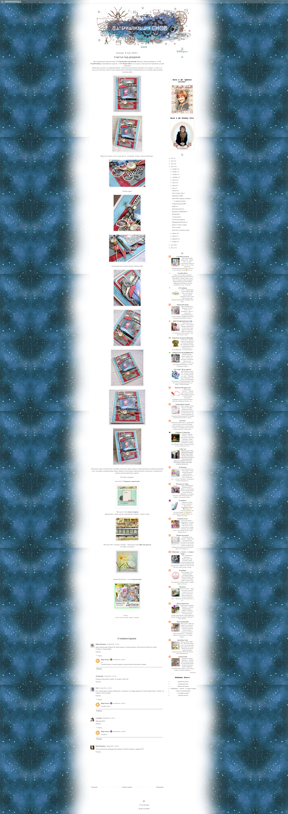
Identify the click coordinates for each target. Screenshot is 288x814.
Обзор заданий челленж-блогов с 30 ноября (187, 406)
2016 (172, 161)
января (174, 241)
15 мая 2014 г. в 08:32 (119, 659)
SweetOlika (146, 808)
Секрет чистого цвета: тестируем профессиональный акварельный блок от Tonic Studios (183, 276)
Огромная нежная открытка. (186, 538)
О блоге (183, 290)
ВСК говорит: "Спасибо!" (186, 390)
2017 (172, 158)
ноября (174, 171)
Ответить (98, 652)
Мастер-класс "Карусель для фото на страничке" (187, 624)
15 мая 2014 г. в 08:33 (119, 703)
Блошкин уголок (182, 519)
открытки (136, 617)
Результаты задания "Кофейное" (186, 659)
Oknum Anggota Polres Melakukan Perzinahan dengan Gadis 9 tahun (187, 452)
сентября (175, 177)
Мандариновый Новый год (179, 222)
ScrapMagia (182, 570)
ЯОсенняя (182, 587)
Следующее (94, 787)
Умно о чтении (176, 227)
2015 (172, 164)
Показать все (193, 672)
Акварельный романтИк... (179, 204)
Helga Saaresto (105, 660)
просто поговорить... (187, 520)
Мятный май (175, 214)
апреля (174, 233)
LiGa (97, 688)
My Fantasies (182, 467)
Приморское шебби (177, 196)
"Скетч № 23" (119, 481)
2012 (172, 248)
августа (174, 180)
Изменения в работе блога (178, 422)
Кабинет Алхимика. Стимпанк (187, 435)
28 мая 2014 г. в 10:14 (108, 718)
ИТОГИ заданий (187, 354)
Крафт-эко (175, 206)
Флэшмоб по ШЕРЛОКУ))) (180, 211)
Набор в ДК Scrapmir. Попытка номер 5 (187, 486)
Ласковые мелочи (183, 695)
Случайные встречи (183, 256)
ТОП (118, 61)
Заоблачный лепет (183, 684)
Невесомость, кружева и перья (180, 230)
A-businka (99, 718)
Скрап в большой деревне (183, 691)
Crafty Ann (182, 449)
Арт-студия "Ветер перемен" (182, 369)
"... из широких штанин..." (179, 201)
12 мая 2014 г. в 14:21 (113, 644)
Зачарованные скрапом (183, 404)
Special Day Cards (182, 640)
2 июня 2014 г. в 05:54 (112, 746)
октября (174, 174)
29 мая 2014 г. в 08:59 (119, 731)
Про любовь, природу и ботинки (181, 198)
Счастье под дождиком (178, 219)
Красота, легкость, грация (179, 225)
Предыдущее (159, 787)
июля (174, 182)
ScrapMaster (182, 500)
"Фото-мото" (120, 512)
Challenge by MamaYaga (182, 432)
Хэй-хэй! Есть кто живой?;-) (186, 323)
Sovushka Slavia (182, 273)
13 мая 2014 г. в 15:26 (110, 676)
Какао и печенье (185, 588)
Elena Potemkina (100, 746)
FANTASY (182, 421)
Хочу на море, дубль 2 (178, 193)
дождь (126, 617)
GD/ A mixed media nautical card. (186, 259)
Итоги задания (185, 572)
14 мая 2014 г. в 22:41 (105, 688)
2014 (172, 166)
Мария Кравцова (101, 644)
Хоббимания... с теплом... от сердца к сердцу (182, 553)
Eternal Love (175, 190)
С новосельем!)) (176, 217)
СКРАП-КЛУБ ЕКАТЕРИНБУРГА (182, 353)
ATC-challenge (182, 288)
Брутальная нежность (178, 209)
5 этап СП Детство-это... (187, 469)
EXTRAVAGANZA (183, 681)
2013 (172, 245)
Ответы (100, 656)
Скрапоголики (182, 657)
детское (122, 617)
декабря (174, 169)
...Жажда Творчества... (182, 603)
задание (131, 617)
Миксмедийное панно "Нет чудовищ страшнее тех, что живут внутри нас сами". (187, 373)
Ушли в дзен (184, 339)
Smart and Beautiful (183, 622)
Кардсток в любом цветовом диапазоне (187, 503)
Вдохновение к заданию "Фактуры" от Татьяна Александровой (187, 606)
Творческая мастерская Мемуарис (182, 338)
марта (174, 236)
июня (174, 185)
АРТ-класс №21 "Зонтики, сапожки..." (115, 545)
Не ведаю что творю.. (182, 484)
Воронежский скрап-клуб (182, 388)
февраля (174, 239)
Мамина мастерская (182, 535)
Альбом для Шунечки (187, 306)
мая (173, 188)
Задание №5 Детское (120, 579)
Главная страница (127, 787)
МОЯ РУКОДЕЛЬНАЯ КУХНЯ (182, 321)
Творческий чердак (183, 305)
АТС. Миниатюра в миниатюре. (187, 556)
